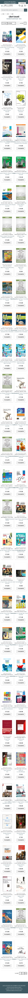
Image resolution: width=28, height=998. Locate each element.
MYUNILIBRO (22, 3)
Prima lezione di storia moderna (9, 894)
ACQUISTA (7, 54)
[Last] (23, 973)
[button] (25, 5)
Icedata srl (13, 990)
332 (26, 973)
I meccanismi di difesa (7, 234)
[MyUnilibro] (22, 5)
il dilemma (20, 580)
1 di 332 (22, 23)
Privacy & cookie (18, 990)
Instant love (21, 108)
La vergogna (7, 737)
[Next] (25, 23)
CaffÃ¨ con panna (20, 77)
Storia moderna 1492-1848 (7, 800)
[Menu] (2, 6)
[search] (25, 10)
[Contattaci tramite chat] (19, 5)
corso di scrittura (7, 266)
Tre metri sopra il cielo (7, 108)
